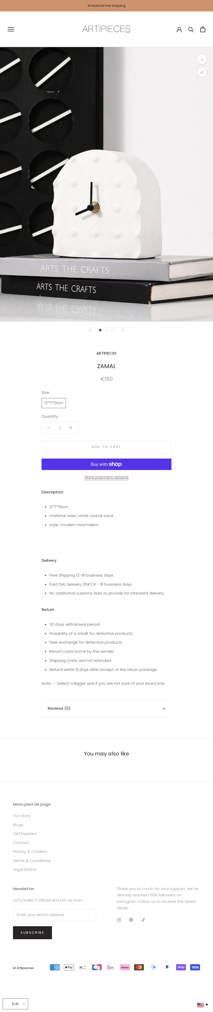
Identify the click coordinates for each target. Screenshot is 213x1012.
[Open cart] (202, 29)
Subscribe (32, 932)
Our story (21, 815)
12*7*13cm (53, 403)
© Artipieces (23, 967)
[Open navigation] (11, 29)
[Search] (191, 29)
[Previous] (90, 330)
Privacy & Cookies (30, 851)
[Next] (123, 330)
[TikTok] (143, 920)
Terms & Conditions (32, 860)
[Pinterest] (131, 920)
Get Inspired (24, 833)
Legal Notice (25, 869)
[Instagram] (119, 920)
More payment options (107, 477)
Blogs (18, 824)
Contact (21, 842)
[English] (202, 1005)
